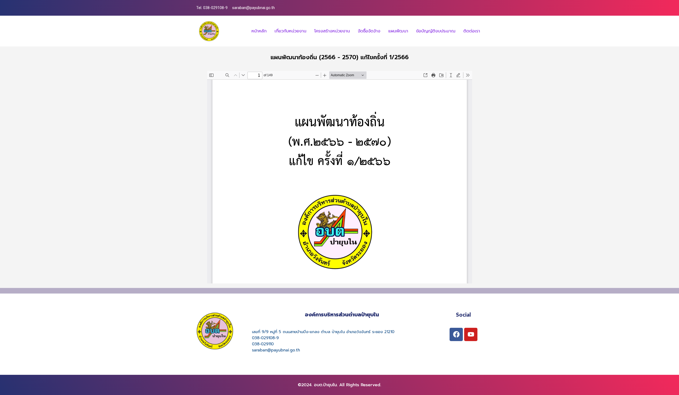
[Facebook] (456, 334)
